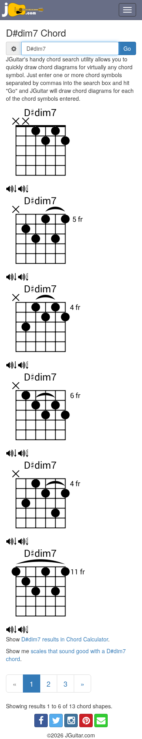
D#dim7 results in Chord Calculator (64, 639)
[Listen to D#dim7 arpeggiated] (23, 189)
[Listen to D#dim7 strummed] (11, 189)
